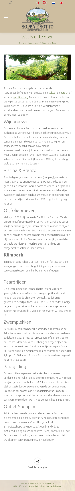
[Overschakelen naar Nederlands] (54, 2)
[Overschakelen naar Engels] (62, 2)
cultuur (52, 92)
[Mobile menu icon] (6, 19)
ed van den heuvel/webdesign (42, 483)
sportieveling (20, 97)
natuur (64, 92)
